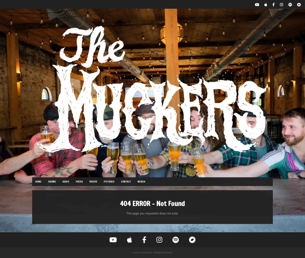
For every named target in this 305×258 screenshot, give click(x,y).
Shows (52, 181)
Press (79, 181)
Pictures (109, 181)
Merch (141, 181)
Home (38, 181)
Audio (65, 181)
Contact (126, 181)
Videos (93, 181)
